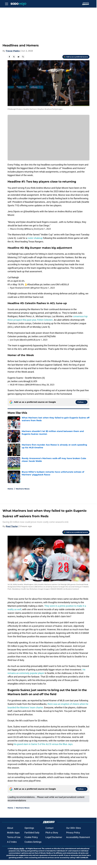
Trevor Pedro (13, 51)
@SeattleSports (31, 211)
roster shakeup (35, 238)
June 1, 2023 (45, 228)
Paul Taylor (12, 526)
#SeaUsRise (33, 284)
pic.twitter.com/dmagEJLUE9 (22, 381)
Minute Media (18, 848)
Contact (49, 828)
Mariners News (22, 489)
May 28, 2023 (48, 384)
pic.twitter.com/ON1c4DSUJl (54, 284)
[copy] (23, 56)
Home (10, 489)
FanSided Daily (32, 832)
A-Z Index (12, 842)
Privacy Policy (73, 832)
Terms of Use (13, 837)
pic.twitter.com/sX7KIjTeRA (42, 336)
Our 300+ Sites (73, 828)
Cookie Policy (31, 837)
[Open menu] (6, 3)
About (10, 828)
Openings (29, 828)
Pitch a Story (51, 832)
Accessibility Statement (78, 837)
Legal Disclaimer (53, 837)
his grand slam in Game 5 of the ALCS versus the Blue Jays (43, 744)
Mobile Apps (13, 832)
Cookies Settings (33, 842)
